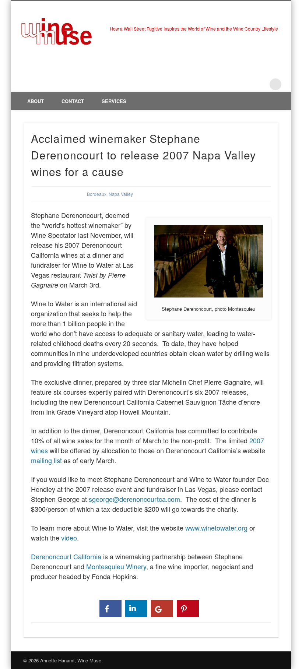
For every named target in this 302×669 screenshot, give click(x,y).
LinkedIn (260, 84)
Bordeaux (96, 194)
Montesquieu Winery (116, 566)
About (35, 101)
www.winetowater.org (216, 527)
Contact (73, 101)
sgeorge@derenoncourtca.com (134, 499)
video (69, 537)
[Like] (110, 608)
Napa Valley (121, 194)
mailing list (47, 460)
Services (114, 101)
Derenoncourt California (66, 556)
